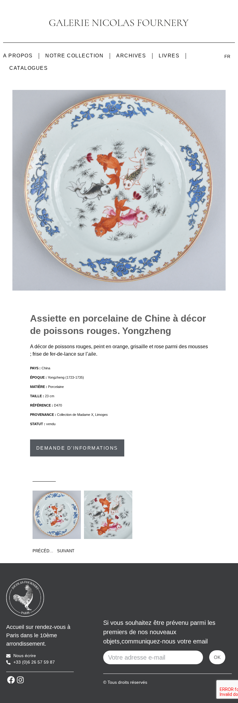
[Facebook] (10, 679)
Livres (169, 55)
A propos (18, 55)
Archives (131, 55)
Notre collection (74, 55)
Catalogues (28, 68)
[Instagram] (20, 679)
